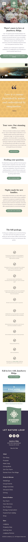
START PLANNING (14, 377)
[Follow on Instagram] (14, 435)
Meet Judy (6, 463)
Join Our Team (8, 469)
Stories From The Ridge (11, 472)
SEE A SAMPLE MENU (14, 178)
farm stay (15, 361)
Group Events (7, 484)
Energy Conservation (10, 510)
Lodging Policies (8, 533)
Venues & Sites (8, 490)
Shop (4, 516)
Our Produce (7, 507)
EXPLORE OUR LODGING (14, 210)
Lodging (6, 524)
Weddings (6, 481)
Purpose (6, 460)
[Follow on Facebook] (10, 435)
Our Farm (6, 501)
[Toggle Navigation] (4, 3)
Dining (5, 493)
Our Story (6, 457)
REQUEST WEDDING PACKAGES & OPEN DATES (14, 56)
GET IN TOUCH (14, 151)
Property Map (7, 527)
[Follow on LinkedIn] (17, 435)
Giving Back (7, 466)
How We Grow (8, 504)
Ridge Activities (8, 487)
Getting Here (7, 530)
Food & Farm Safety (9, 513)
